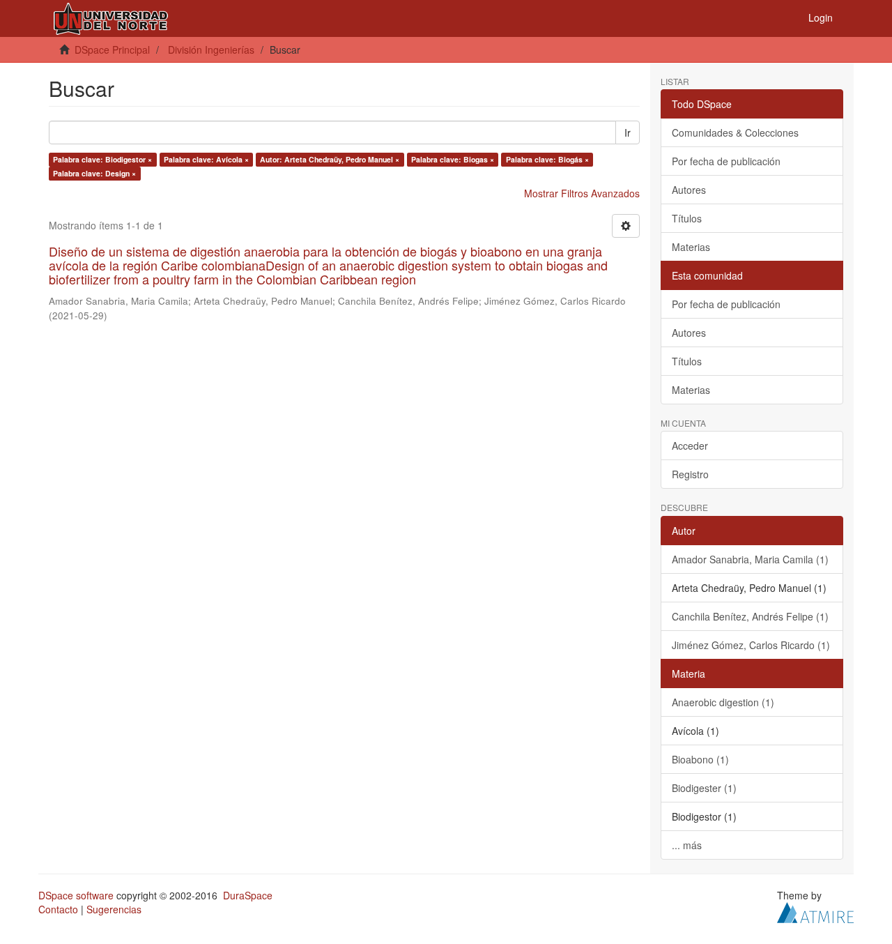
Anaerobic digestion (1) (723, 702)
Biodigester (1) (704, 788)
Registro (690, 474)
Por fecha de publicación (726, 161)
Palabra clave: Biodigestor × (102, 159)
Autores (689, 190)
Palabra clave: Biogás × (547, 159)
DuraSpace (247, 895)
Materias (691, 247)
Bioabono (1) (700, 759)
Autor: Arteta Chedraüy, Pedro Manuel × (329, 159)
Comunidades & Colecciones (735, 132)
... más (687, 845)
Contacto (58, 909)
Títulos (687, 218)
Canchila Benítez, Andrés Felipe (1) (750, 616)
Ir (627, 132)
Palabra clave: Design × (94, 173)
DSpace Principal (112, 49)
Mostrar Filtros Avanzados (582, 193)
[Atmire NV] (815, 911)
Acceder (690, 445)
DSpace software (76, 895)
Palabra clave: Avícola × (206, 159)
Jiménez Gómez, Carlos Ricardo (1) (751, 645)
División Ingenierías (211, 49)
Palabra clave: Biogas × (452, 159)
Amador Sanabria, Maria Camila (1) (750, 559)
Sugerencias (113, 909)
